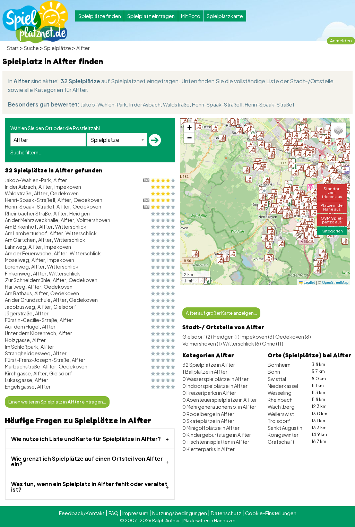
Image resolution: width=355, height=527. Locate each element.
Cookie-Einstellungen (270, 513)
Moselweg (17, 260)
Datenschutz (226, 513)
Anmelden (341, 40)
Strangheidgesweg (28, 353)
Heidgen (79, 213)
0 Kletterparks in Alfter (208, 449)
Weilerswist (281, 414)
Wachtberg (281, 406)
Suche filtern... (26, 152)
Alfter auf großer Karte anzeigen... (221, 313)
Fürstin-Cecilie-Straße (31, 320)
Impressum (135, 513)
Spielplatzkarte (225, 16)
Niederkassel (283, 386)
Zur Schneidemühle (27, 280)
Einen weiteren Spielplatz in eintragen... (57, 402)
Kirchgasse (18, 373)
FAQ (114, 513)
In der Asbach (145, 104)
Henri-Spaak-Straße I (269, 104)
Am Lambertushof (26, 233)
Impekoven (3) (257, 336)
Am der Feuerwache (28, 253)
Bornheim (279, 365)
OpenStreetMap (335, 282)
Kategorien (332, 230)
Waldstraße (176, 104)
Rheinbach (280, 400)
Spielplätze (57, 48)
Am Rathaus (18, 293)
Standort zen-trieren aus (332, 192)
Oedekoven (64, 193)
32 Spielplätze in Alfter (208, 365)
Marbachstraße (22, 366)
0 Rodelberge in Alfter (208, 414)
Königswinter (283, 435)
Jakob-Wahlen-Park (104, 104)
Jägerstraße (19, 313)
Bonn (274, 371)
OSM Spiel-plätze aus (332, 219)
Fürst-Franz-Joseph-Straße (37, 360)
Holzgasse (17, 340)
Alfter (83, 48)
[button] (344, 241)
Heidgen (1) (226, 336)
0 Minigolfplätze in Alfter (211, 428)
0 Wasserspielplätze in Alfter (215, 379)
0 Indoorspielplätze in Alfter (215, 386)
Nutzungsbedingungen (179, 513)
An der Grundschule (28, 300)
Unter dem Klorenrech (30, 333)
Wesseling (280, 393)
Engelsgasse (20, 386)
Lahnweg (15, 247)
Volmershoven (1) (202, 343)
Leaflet (309, 282)
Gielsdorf (64, 307)
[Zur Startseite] (35, 21)
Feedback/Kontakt (82, 513)
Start (13, 48)
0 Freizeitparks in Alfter (209, 393)
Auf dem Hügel (22, 326)
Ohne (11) (272, 343)
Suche (31, 48)
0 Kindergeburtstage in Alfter (216, 435)
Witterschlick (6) (242, 343)
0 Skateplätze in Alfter (208, 421)
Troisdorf (279, 421)
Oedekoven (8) (293, 336)
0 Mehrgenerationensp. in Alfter (219, 406)
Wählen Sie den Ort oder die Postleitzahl (55, 128)
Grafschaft (281, 442)
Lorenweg (17, 266)
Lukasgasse (18, 380)
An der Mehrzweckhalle (31, 220)
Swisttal (277, 379)
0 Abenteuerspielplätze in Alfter (219, 400)
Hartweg (15, 286)
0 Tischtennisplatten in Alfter (215, 442)
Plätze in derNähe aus (332, 207)
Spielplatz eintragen (151, 16)
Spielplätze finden (99, 16)
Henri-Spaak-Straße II (217, 104)
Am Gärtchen (20, 240)
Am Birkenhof (21, 226)
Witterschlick (70, 226)
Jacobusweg (20, 307)
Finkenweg (18, 273)
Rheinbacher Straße (28, 213)
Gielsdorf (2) (197, 336)
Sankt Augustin (285, 428)
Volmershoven (93, 220)
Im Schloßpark (21, 346)
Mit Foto (190, 16)
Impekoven (67, 187)
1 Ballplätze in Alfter (204, 371)
